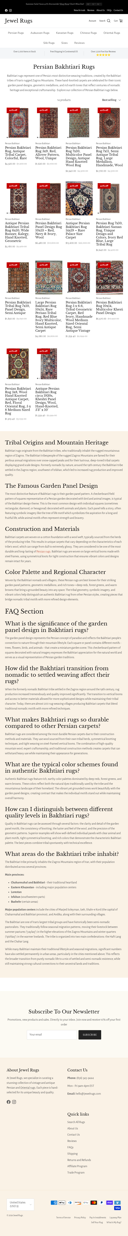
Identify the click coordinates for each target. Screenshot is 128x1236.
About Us (100, 10)
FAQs (109, 10)
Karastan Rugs (65, 33)
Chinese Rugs (88, 33)
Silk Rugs (49, 43)
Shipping (72, 1153)
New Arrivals (79, 10)
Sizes (64, 43)
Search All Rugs (76, 1122)
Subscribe (90, 1034)
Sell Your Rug (97, 1222)
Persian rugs (43, 551)
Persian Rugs (16, 33)
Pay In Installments (98, 1217)
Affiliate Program (77, 1166)
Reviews (90, 10)
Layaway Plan (115, 1217)
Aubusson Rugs (40, 33)
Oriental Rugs (112, 33)
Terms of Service (63, 1217)
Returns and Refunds (79, 1160)
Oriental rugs (27, 1087)
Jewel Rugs (18, 1215)
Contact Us (118, 10)
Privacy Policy (80, 1217)
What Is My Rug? (113, 1222)
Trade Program (75, 1172)
